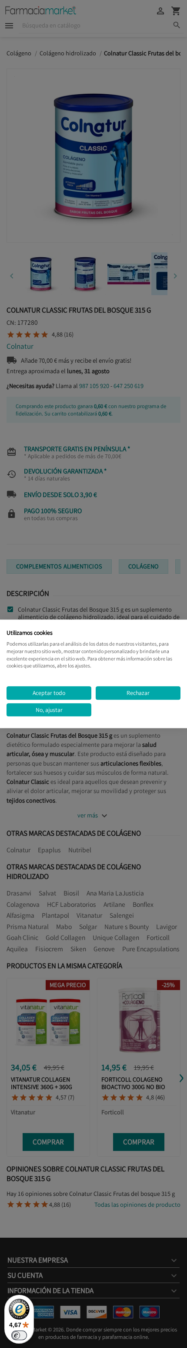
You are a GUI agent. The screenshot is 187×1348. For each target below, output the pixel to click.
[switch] (19, 1335)
